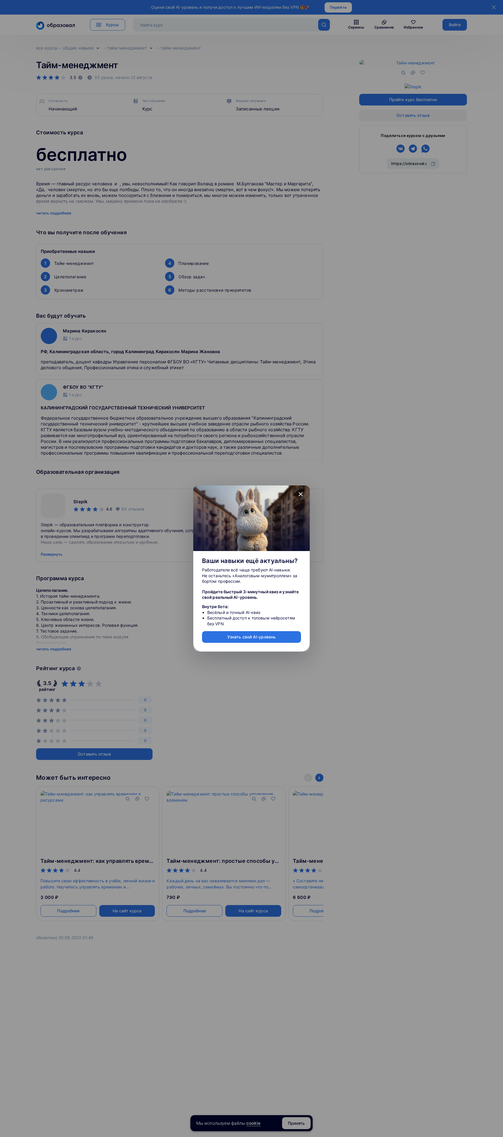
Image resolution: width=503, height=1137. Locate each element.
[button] (301, 494)
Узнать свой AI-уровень (251, 636)
